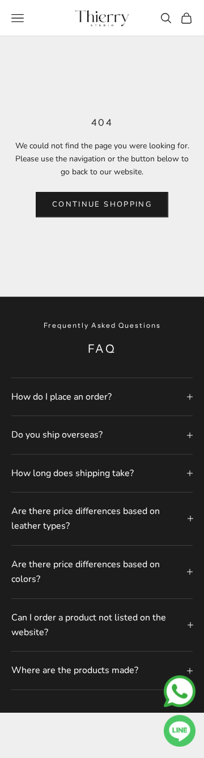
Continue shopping (102, 204)
